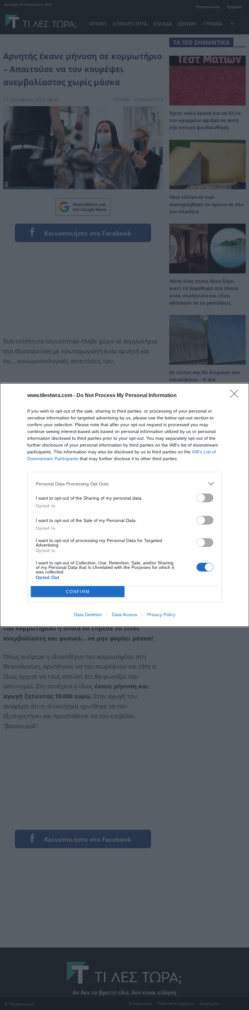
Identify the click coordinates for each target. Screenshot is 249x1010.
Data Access (124, 614)
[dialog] (124, 505)
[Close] (236, 396)
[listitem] (124, 483)
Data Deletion (88, 614)
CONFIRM (78, 591)
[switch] (204, 498)
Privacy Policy (161, 614)
